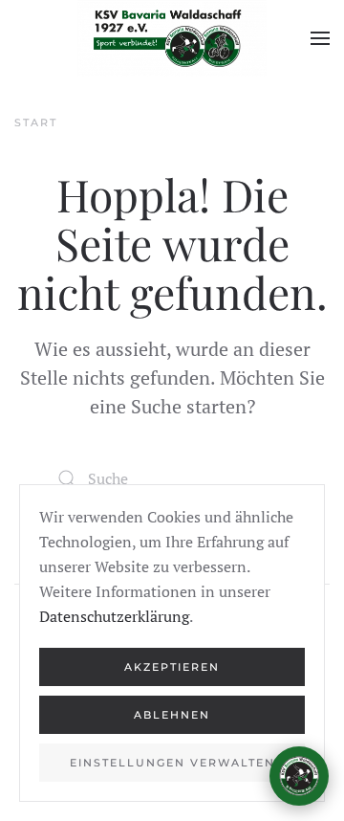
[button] (320, 38)
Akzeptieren (172, 667)
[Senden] (294, 687)
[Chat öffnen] (299, 776)
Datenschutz (277, 724)
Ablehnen (172, 714)
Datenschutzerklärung (114, 616)
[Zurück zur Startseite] (172, 38)
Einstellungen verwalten (172, 762)
